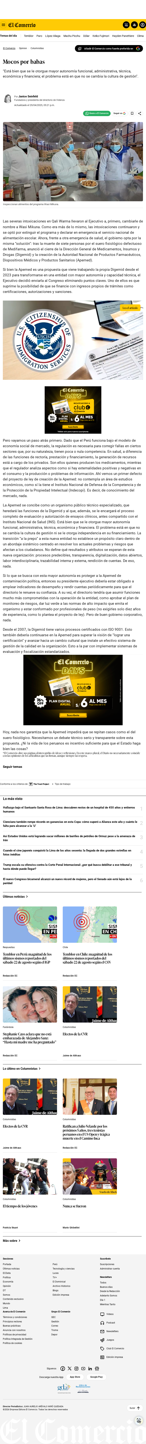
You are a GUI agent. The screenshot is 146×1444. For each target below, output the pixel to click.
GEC (53, 1317)
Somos (6, 1295)
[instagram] (76, 1368)
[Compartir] (139, 113)
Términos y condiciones (15, 1317)
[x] (69, 1368)
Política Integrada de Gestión (18, 1339)
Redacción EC (10, 975)
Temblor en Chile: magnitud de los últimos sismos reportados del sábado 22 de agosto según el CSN (87, 958)
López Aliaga (52, 35)
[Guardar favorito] (132, 113)
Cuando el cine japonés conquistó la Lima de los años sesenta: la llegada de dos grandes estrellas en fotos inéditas (67, 852)
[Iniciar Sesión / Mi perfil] (142, 24)
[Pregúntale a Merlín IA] (139, 1421)
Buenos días (106, 1287)
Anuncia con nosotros (14, 1330)
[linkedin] (90, 1368)
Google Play (96, 1377)
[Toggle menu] (3, 24)
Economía (8, 1282)
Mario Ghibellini (71, 1227)
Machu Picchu (71, 35)
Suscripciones (107, 1264)
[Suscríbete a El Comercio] (134, 24)
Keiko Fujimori (101, 35)
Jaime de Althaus (72, 1055)
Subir (132, 1408)
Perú (55, 1264)
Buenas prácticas (12, 1326)
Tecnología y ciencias (64, 1268)
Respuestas (9, 947)
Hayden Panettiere (123, 35)
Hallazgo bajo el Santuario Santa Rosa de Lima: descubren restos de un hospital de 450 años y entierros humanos (69, 809)
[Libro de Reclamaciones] (83, 1389)
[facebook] (62, 1368)
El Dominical (59, 1282)
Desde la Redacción (110, 1291)
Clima (140, 35)
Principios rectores (12, 1321)
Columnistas (69, 1027)
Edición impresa (61, 1295)
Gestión (55, 1321)
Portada (7, 1264)
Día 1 (102, 1300)
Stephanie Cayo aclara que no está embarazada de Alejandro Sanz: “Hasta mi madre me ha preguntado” (29, 1038)
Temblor (28, 35)
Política (7, 1277)
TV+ (55, 1277)
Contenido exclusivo (13, 1299)
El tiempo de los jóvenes (20, 1206)
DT (4, 1290)
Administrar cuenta (110, 1268)
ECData (7, 1273)
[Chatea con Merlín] (126, 24)
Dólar (86, 35)
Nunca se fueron (74, 1206)
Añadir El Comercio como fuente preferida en (108, 48)
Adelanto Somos (108, 1295)
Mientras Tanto (107, 1304)
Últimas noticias (11, 1268)
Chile (65, 947)
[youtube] (83, 1368)
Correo (54, 1326)
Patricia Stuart (10, 1227)
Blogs (55, 1290)
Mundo (6, 1303)
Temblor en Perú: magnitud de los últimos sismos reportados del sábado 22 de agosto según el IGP (27, 958)
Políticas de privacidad (14, 1334)
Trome (54, 1330)
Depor (54, 1334)
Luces (56, 1273)
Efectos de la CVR (75, 1034)
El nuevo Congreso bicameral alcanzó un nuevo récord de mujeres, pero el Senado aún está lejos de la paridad (67, 881)
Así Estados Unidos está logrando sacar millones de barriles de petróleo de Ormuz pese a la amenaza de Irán (69, 838)
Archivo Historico (61, 1286)
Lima (5, 1308)
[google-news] (97, 1368)
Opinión (7, 1286)
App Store (75, 1377)
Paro (39, 35)
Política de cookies (12, 1343)
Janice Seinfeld (28, 96)
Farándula (8, 1027)
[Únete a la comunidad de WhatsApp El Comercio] (97, 113)
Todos (103, 1282)
